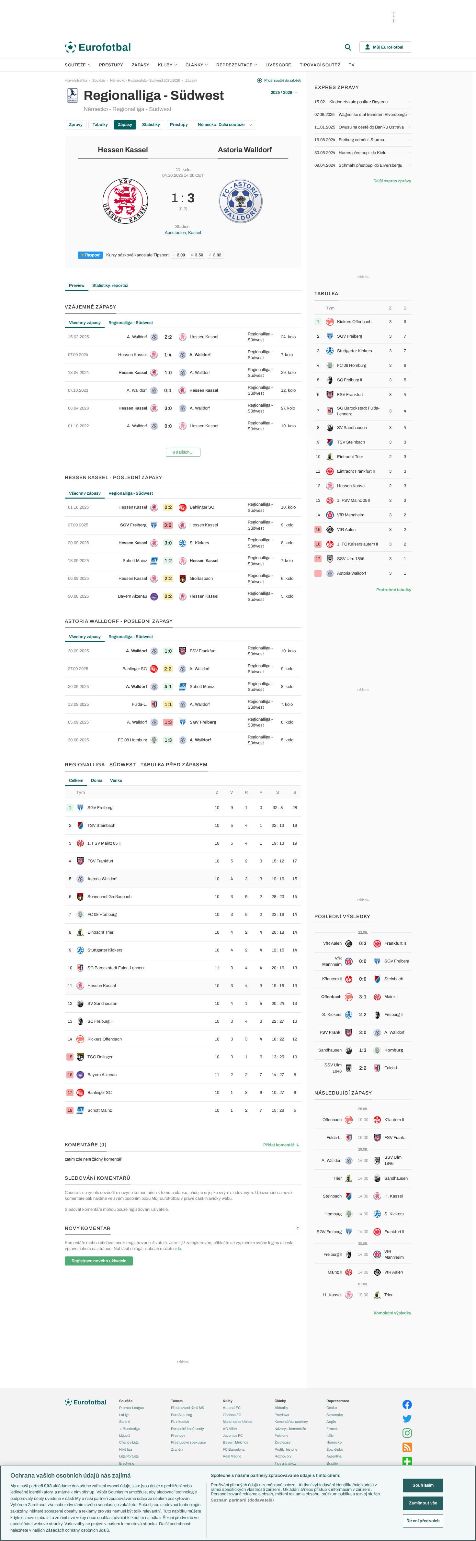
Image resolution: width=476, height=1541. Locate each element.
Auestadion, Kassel (183, 233)
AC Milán (230, 1429)
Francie (332, 1429)
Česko (331, 1408)
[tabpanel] (183, 395)
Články (280, 1401)
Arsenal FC (232, 1408)
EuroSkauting (181, 1415)
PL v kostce (180, 1421)
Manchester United (237, 1421)
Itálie (330, 1435)
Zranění (177, 1449)
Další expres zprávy (392, 181)
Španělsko (334, 1449)
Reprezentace (234, 65)
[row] (183, 337)
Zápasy (141, 65)
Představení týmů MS (187, 1408)
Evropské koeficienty (187, 1429)
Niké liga (125, 1449)
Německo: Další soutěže (221, 124)
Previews (282, 1415)
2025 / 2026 (281, 92)
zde (178, 1248)
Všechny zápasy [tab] (85, 323)
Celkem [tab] (76, 780)
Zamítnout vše (423, 1503)
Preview (77, 285)
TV (352, 65)
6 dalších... (183, 452)
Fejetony (281, 1435)
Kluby (165, 65)
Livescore (278, 65)
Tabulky (100, 124)
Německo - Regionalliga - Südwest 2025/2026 (145, 80)
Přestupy (111, 65)
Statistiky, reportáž (110, 285)
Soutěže (75, 65)
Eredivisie (126, 1463)
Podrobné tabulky (393, 590)
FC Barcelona (233, 1449)
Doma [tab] (96, 780)
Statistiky (151, 124)
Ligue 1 (124, 1435)
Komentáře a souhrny (291, 1421)
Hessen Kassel (123, 150)
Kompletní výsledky (392, 1313)
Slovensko (334, 1415)
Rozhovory (283, 1456)
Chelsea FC (232, 1415)
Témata (177, 1401)
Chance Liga (129, 1442)
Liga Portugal (129, 1456)
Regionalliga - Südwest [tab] (130, 323)
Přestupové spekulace (188, 1442)
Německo (334, 1442)
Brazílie (332, 1463)
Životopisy (283, 1442)
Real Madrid (232, 1456)
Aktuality (281, 1408)
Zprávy (76, 124)
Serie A (124, 1421)
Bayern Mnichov (235, 1442)
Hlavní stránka (76, 80)
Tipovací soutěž (320, 65)
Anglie (331, 1421)
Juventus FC (233, 1435)
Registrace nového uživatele (99, 1261)
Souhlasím (423, 1485)
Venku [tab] (116, 780)
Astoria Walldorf (245, 150)
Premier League (131, 1408)
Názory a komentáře (290, 1429)
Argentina (334, 1456)
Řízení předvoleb (423, 1520)
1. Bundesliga (129, 1429)
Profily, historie (286, 1449)
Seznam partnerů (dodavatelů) (242, 1500)
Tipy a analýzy (286, 1463)
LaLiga (124, 1415)
